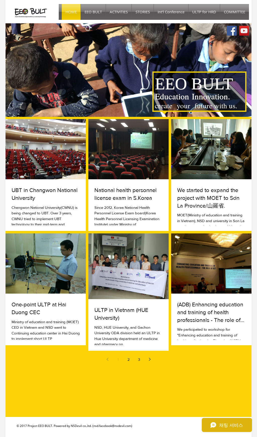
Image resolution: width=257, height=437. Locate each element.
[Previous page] (107, 359)
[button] (143, 12)
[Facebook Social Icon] (232, 31)
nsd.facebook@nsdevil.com (112, 426)
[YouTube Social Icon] (244, 31)
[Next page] (149, 359)
